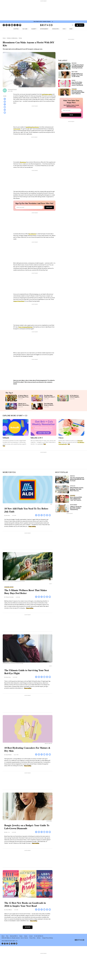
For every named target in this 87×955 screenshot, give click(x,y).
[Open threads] (15, 25)
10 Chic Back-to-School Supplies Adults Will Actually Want (75, 396)
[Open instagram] (9, 25)
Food (64, 28)
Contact (31, 936)
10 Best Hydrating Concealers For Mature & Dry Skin (27, 749)
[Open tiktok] (17, 25)
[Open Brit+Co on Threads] (12, 943)
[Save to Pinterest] (5, 102)
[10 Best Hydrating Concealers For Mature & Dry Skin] (27, 729)
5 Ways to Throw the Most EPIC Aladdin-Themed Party (75, 508)
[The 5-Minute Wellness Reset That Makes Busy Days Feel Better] (27, 566)
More (70, 28)
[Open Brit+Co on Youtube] (9, 943)
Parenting (72, 476)
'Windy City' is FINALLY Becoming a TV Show (23, 404)
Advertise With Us (14, 936)
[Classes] (71, 427)
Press (7, 936)
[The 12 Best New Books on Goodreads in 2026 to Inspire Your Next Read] (27, 884)
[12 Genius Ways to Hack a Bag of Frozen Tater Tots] (11, 398)
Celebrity (33, 28)
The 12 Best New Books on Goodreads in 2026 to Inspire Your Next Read (25, 904)
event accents (16, 129)
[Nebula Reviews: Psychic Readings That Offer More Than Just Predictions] (62, 489)
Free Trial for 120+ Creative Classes (42, 21)
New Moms (74, 63)
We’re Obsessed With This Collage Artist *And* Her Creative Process (76, 499)
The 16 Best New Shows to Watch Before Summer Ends (48, 404)
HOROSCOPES (55, 28)
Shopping (16, 28)
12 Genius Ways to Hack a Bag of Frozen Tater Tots (24, 396)
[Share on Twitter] (5, 104)
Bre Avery (8, 515)
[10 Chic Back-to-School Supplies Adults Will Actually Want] (63, 398)
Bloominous (23, 162)
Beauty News (74, 71)
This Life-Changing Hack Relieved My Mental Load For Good (77, 479)
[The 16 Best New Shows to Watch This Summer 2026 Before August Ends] (37, 406)
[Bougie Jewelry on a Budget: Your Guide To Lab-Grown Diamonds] (64, 75)
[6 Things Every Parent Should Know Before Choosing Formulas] (64, 66)
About (3, 936)
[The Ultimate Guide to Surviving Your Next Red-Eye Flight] (27, 648)
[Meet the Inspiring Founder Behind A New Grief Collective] (64, 92)
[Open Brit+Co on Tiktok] (14, 943)
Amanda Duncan (13, 89)
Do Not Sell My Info (38, 936)
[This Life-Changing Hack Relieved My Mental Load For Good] (62, 479)
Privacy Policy (32, 938)
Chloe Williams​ (9, 909)
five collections (32, 233)
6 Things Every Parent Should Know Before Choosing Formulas (78, 66)
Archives (39, 938)
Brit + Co (8, 832)
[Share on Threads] (5, 110)
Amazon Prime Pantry (18, 301)
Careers (25, 936)
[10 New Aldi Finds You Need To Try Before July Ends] (27, 490)
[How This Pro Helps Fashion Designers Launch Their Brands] (64, 83)
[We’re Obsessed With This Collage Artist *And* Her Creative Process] (62, 499)
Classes (61, 438)
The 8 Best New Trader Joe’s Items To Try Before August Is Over (50, 396)
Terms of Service (24, 938)
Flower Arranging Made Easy (25, 327)
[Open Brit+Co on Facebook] (2, 943)
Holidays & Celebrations (12, 38)
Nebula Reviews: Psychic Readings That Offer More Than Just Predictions (76, 489)
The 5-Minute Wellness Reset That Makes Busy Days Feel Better (25, 592)
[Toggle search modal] (73, 25)
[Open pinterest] (6, 25)
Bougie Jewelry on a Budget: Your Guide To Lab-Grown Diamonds (77, 75)
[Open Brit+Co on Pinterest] (5, 943)
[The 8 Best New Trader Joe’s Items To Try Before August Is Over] (37, 398)
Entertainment (44, 28)
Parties (20, 38)
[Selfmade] (15, 427)
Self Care (24, 28)
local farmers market (47, 94)
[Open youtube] (12, 25)
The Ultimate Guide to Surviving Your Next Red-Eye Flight (26, 672)
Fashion (73, 80)
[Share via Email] (5, 107)
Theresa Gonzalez (10, 597)
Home (4, 38)
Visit (4, 446)
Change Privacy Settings (47, 938)
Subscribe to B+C (37, 438)
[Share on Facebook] (5, 99)
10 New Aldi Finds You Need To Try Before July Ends (26, 510)
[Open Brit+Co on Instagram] (7, 943)
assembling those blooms (32, 127)
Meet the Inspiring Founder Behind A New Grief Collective (78, 92)
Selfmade (6, 438)
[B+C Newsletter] (43, 427)
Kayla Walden (9, 754)
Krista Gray (8, 677)
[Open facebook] (4, 25)
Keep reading (32, 526)
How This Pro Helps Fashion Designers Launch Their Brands (77, 84)
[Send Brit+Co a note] (20, 25)
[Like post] (5, 112)
